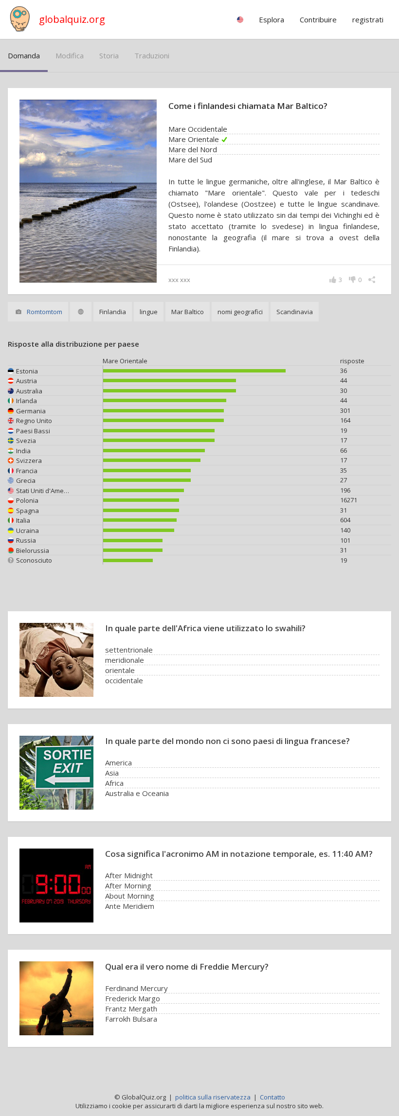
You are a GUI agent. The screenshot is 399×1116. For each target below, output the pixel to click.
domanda (24, 55)
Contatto (272, 1097)
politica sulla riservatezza (213, 1097)
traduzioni (151, 55)
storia (109, 55)
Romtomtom (44, 311)
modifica (69, 55)
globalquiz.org (72, 19)
